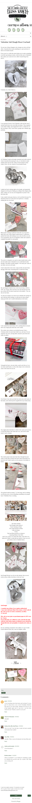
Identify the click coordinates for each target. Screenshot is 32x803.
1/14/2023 (14, 755)
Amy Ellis (7, 736)
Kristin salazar (8, 755)
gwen (6, 701)
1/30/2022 (9, 701)
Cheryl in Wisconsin (9, 716)
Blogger (18, 801)
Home (16, 795)
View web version (16, 798)
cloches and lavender (9, 746)
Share (3, 692)
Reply (6, 711)
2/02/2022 (17, 746)
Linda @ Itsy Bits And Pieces (11, 726)
